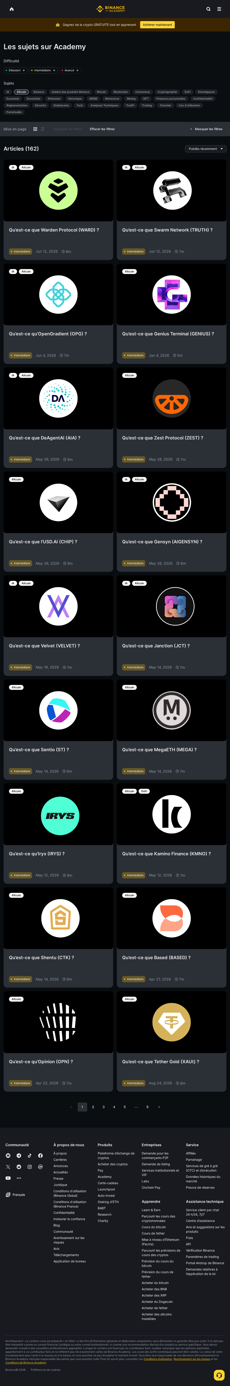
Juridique (60, 1185)
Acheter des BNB (154, 1289)
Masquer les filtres (209, 129)
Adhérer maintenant (157, 25)
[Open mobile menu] (219, 9)
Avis (56, 1248)
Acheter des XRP (154, 1295)
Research (104, 1214)
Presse (58, 1178)
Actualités (60, 1172)
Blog (56, 1225)
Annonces (60, 1166)
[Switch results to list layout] (42, 129)
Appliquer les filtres (67, 129)
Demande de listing (156, 1164)
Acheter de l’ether (155, 1308)
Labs (145, 1181)
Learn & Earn (151, 1210)
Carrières (60, 1159)
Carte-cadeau (108, 1183)
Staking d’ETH (108, 1202)
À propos (60, 1153)
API (188, 1244)
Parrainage (194, 1159)
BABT (102, 1208)
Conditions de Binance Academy (25, 1362)
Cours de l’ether (153, 1233)
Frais (189, 1238)
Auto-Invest (106, 1195)
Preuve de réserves (200, 1187)
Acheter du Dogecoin (157, 1302)
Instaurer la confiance (69, 1219)
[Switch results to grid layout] (35, 129)
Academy (105, 1177)
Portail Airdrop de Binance (205, 1263)
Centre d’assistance (200, 1221)
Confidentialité (64, 1212)
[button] (219, 9)
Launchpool (106, 1189)
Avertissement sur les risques (192, 1359)
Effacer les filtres (102, 129)
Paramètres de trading (202, 1257)
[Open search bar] (207, 9)
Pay (100, 1170)
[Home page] (110, 9)
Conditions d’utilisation (158, 1359)
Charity (103, 1221)
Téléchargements (66, 1255)
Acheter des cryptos (113, 1164)
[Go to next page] (159, 1107)
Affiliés (191, 1153)
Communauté (63, 1231)
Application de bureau (69, 1261)
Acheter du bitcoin (155, 1283)
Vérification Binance (200, 1250)
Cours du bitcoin (154, 1227)
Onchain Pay (151, 1187)
